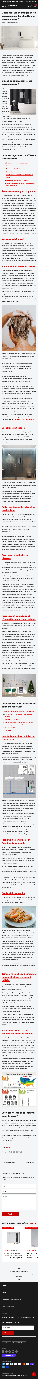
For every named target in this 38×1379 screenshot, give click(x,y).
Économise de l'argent (13, 166)
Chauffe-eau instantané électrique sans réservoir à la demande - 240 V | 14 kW (13, 1256)
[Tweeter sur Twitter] (17, 1151)
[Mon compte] (31, 6)
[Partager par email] (20, 1151)
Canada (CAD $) (17, 1342)
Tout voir (33, 1223)
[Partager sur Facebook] (10, 1151)
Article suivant (29, 1162)
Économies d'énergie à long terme (17, 163)
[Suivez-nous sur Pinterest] (9, 1351)
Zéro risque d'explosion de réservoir (17, 180)
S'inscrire (7, 1333)
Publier (10, 1214)
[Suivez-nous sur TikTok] (16, 1351)
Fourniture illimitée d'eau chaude (17, 169)
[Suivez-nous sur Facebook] (3, 1351)
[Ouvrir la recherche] (28, 6)
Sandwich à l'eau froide (12, 719)
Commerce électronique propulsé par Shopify (14, 1375)
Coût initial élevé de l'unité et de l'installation (20, 711)
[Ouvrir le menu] (3, 6)
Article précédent (10, 1162)
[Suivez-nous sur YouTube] (13, 1351)
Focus (3, 22)
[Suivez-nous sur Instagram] (6, 1351)
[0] (35, 6)
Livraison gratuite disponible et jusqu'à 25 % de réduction (19, 1)
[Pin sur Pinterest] (14, 1151)
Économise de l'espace (13, 172)
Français (5, 1342)
